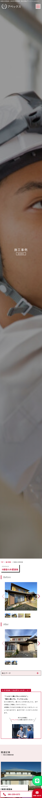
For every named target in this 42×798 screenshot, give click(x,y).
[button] (39, 596)
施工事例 (8, 562)
